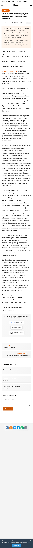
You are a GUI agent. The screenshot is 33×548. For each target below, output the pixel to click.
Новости (4, 1)
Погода (18, 1)
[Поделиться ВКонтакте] (7, 427)
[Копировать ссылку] (25, 427)
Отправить (8, 409)
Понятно (16, 545)
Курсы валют (11, 1)
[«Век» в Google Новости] (16, 322)
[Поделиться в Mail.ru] (14, 427)
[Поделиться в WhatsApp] (22, 427)
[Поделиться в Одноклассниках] (11, 427)
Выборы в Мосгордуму (9, 71)
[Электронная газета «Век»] (16, 5)
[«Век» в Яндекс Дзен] (16, 328)
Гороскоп (24, 1)
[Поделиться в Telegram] (18, 427)
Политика (6, 10)
